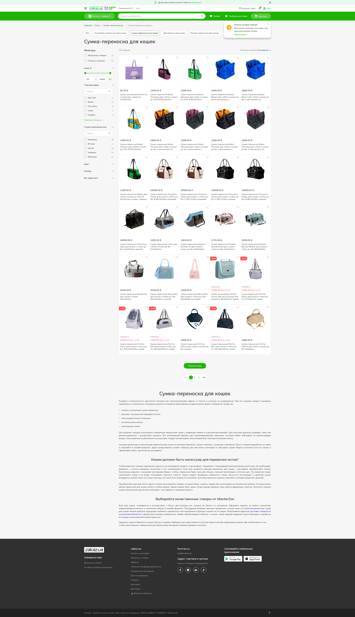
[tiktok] (203, 570)
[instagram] (188, 570)
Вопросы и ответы (93, 563)
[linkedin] (196, 570)
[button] (247, 8)
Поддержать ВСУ (125, 8)
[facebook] (180, 570)
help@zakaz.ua (185, 553)
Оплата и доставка (140, 553)
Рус (137, 8)
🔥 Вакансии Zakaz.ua (141, 593)
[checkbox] (85, 55)
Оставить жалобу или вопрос (98, 567)
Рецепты (135, 580)
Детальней (196, 2)
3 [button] (198, 377)
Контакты (135, 584)
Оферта (135, 562)
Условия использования (142, 571)
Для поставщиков (139, 575)
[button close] (270, 2)
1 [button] (191, 377)
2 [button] (194, 377)
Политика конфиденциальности (146, 566)
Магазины (135, 589)
